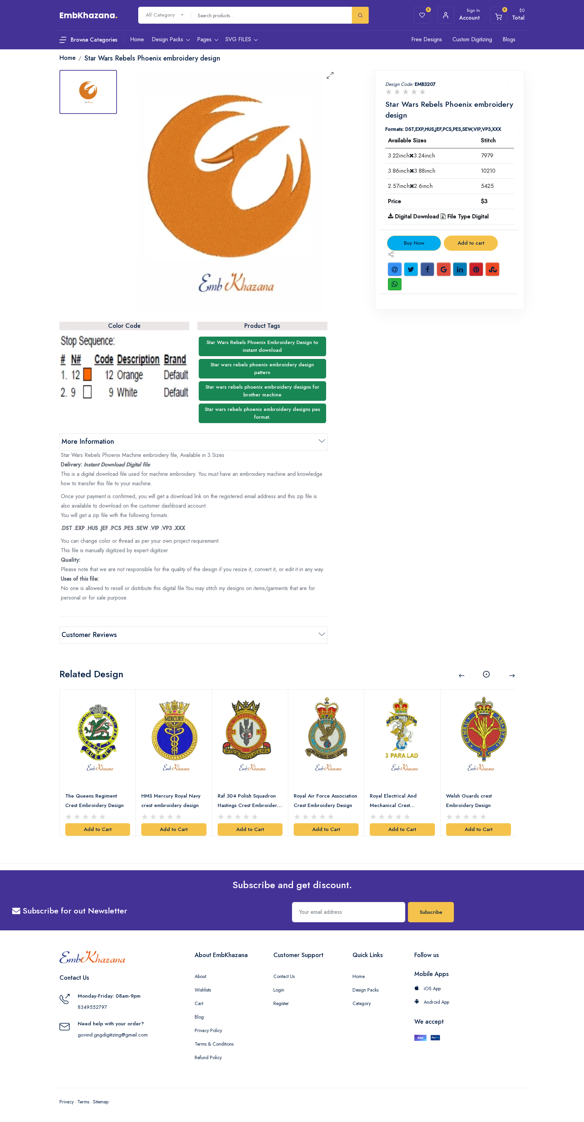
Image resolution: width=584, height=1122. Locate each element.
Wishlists (203, 989)
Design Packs (365, 989)
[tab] (88, 92)
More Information (88, 441)
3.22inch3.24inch (411, 155)
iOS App (431, 988)
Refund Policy (208, 1057)
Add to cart (471, 243)
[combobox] (165, 15)
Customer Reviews (89, 635)
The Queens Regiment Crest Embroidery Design (94, 800)
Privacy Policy (208, 1030)
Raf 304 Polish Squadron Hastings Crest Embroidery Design (248, 801)
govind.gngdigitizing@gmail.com (113, 1035)
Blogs (509, 39)
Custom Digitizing (472, 39)
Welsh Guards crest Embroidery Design (469, 800)
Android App (435, 1002)
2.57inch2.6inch (410, 186)
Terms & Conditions (214, 1044)
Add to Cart (98, 829)
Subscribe (431, 912)
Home (358, 976)
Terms (83, 1101)
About (200, 976)
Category (361, 1003)
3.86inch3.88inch (411, 171)
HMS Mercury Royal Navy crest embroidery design (170, 800)
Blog (199, 1017)
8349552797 (92, 1007)
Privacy (66, 1101)
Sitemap (100, 1101)
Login (278, 989)
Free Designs (426, 39)
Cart (199, 1003)
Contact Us (284, 976)
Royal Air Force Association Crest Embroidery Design (325, 800)
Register (281, 1003)
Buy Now (414, 243)
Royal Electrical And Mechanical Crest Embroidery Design (393, 801)
